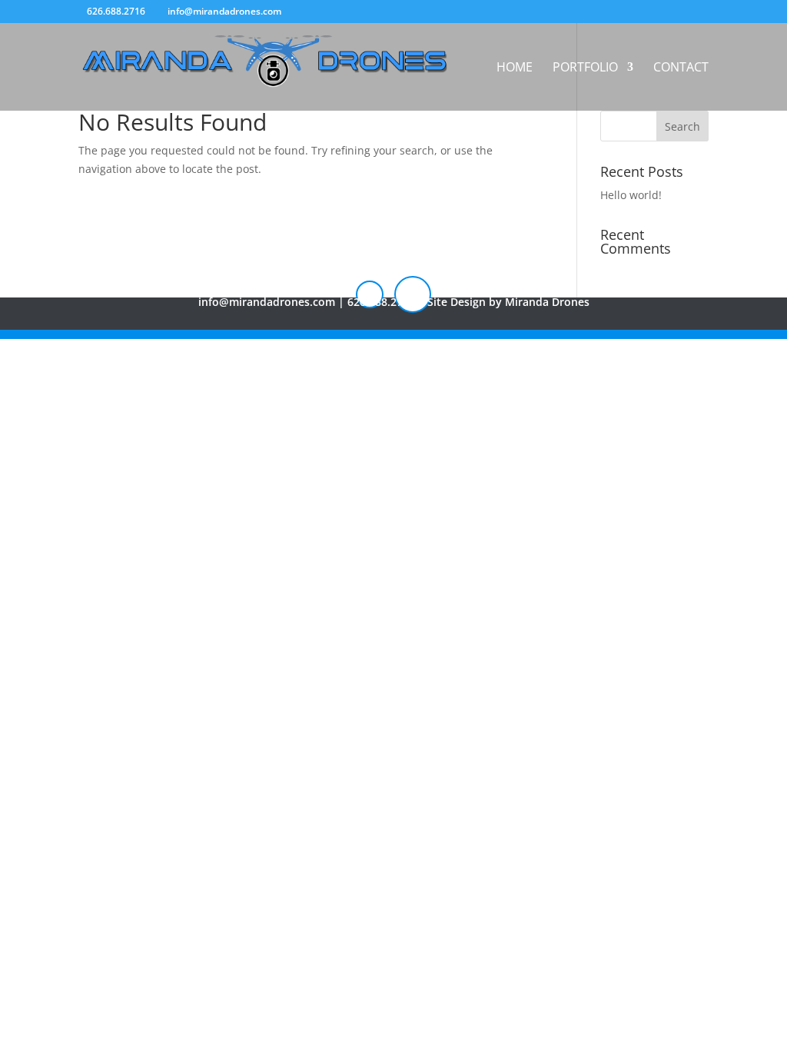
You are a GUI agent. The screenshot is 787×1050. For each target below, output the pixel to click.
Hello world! (631, 195)
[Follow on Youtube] (412, 294)
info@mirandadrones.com (266, 301)
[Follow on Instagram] (370, 294)
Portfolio (585, 68)
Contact (681, 68)
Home (514, 68)
